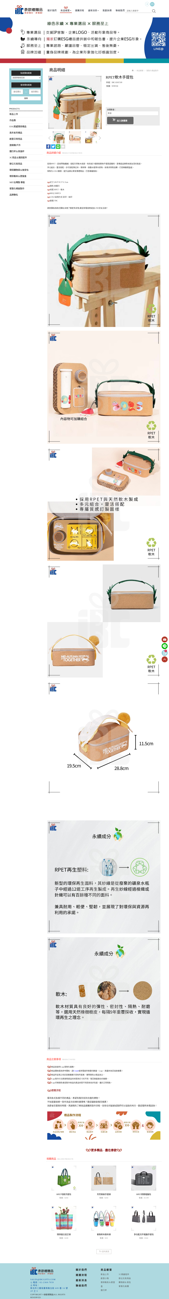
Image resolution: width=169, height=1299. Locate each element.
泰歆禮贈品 (29, 9)
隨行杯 (104, 1290)
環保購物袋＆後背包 (19, 170)
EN (152, 4)
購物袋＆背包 (125, 1282)
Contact (165, 639)
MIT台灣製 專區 (17, 182)
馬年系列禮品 (16, 133)
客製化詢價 (124, 1286)
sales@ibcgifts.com (42, 1279)
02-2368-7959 (47, 1282)
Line (165, 646)
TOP (165, 659)
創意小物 (105, 1278)
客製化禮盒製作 (17, 188)
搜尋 (26, 98)
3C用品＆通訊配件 (18, 157)
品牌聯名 (14, 195)
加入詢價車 (122, 121)
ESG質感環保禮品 (18, 126)
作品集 (13, 120)
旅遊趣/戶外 (15, 145)
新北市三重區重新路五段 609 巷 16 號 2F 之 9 (49, 1289)
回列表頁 (105, 1252)
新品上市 (14, 114)
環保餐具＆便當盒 (18, 176)
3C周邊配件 (124, 1274)
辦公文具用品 (16, 164)
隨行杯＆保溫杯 (17, 151)
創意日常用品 (16, 139)
